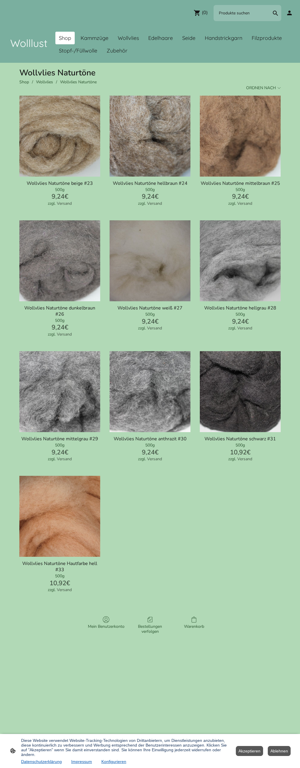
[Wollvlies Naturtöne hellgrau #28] (240, 260)
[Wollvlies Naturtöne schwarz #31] (240, 391)
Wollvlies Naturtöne (78, 82)
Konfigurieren (113, 761)
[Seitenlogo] (29, 55)
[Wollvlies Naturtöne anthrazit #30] (150, 391)
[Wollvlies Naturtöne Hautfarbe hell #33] (59, 516)
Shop (24, 82)
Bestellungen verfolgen (150, 629)
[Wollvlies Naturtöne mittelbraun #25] (240, 136)
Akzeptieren (249, 751)
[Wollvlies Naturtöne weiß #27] (150, 260)
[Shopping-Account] (289, 12)
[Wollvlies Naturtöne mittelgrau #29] (59, 391)
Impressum (81, 761)
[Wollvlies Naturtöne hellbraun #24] (150, 136)
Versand (64, 203)
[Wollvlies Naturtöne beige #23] (59, 136)
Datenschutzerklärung (41, 761)
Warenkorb (194, 626)
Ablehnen (279, 751)
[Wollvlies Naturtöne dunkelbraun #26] (59, 260)
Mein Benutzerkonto (106, 626)
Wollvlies (44, 82)
